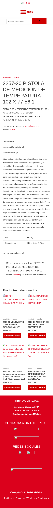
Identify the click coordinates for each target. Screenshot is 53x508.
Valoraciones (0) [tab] (10, 152)
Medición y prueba (11, 77)
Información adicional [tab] (13, 147)
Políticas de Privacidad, (15, 498)
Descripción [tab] (8, 142)
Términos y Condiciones (37, 498)
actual (12, 130)
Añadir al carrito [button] (12, 336)
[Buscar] (39, 21)
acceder (16, 275)
